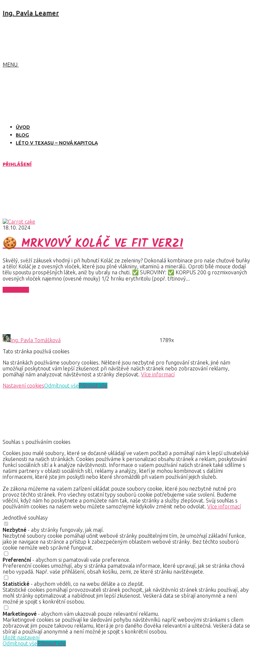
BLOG (22, 135)
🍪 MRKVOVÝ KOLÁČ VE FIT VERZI (93, 244)
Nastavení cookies (23, 386)
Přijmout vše (93, 386)
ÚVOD (23, 127)
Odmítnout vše (61, 386)
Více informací (158, 374)
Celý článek (16, 290)
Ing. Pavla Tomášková (36, 340)
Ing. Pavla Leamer (31, 13)
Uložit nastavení (21, 637)
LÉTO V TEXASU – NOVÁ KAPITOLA (57, 143)
